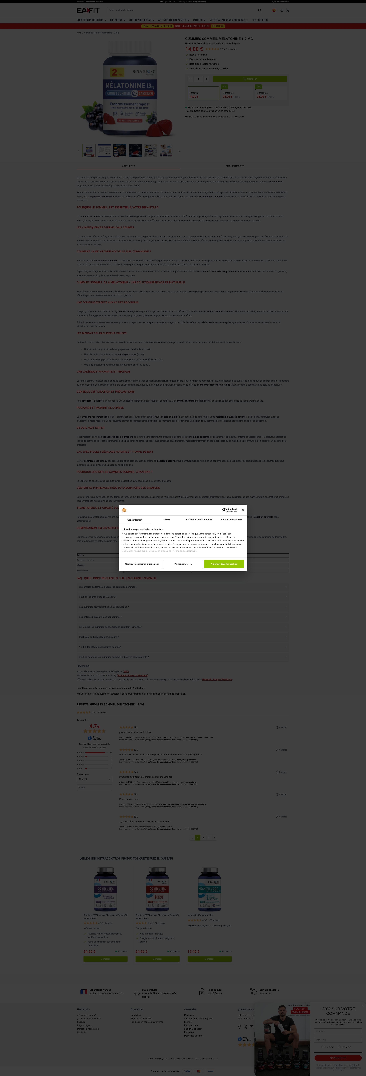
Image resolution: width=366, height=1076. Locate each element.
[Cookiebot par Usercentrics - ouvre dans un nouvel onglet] (224, 510)
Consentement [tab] (134, 520)
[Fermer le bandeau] (243, 510)
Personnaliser (181, 564)
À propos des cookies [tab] (231, 519)
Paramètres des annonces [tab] (199, 519)
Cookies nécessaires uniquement (142, 564)
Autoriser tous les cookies (224, 564)
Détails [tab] (166, 519)
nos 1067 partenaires (141, 533)
